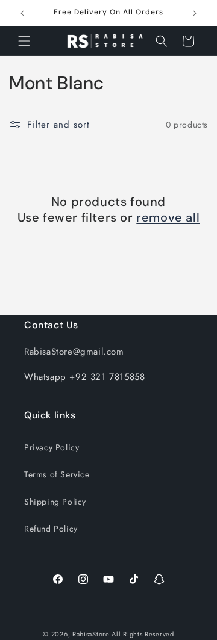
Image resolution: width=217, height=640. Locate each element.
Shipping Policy (55, 502)
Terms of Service (57, 474)
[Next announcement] (194, 13)
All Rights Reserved (143, 634)
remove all (168, 217)
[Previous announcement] (22, 13)
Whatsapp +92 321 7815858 (84, 377)
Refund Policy (51, 529)
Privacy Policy (51, 447)
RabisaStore (91, 634)
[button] (24, 41)
